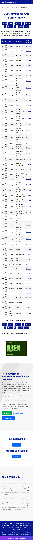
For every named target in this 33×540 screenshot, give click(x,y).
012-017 (28, 200)
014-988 (28, 239)
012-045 (28, 195)
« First (5, 23)
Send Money (6, 413)
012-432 (28, 259)
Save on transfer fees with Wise (15, 538)
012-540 (28, 164)
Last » (26, 26)
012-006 (28, 70)
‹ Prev (10, 23)
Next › (21, 26)
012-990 (28, 225)
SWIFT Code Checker (8, 527)
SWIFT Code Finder (24, 525)
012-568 (28, 159)
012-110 (28, 190)
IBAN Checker (18, 527)
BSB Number (11, 8)
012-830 (28, 269)
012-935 (28, 218)
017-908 (28, 169)
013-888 (28, 46)
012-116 (28, 185)
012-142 (28, 254)
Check (16, 456)
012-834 (28, 273)
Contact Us (15, 525)
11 (15, 26)
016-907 (28, 137)
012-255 (28, 206)
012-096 (28, 313)
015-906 (28, 118)
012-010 (28, 75)
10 (11, 26)
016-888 (28, 51)
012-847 (28, 298)
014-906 (28, 232)
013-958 (28, 81)
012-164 (28, 245)
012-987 (28, 124)
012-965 (28, 95)
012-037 (28, 154)
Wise (5, 390)
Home (3, 8)
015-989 (28, 249)
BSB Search (27, 527)
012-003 (28, 65)
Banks (18, 8)
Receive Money (19, 413)
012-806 (28, 143)
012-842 (28, 293)
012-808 (28, 148)
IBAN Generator (17, 529)
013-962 (28, 88)
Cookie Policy (28, 523)
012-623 (28, 302)
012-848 (28, 288)
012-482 (28, 283)
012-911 (28, 111)
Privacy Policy (19, 523)
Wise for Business (8, 418)
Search (17, 445)
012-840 (28, 278)
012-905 (28, 174)
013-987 (28, 130)
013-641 (28, 101)
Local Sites (3, 523)
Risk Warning (7, 525)
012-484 (28, 264)
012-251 (28, 56)
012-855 (28, 307)
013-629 (28, 105)
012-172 (28, 212)
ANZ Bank (24, 8)
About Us (11, 523)
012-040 (28, 60)
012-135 (28, 179)
